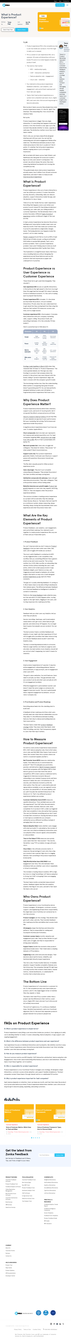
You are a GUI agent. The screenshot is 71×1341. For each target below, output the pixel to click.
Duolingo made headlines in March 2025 (35, 366)
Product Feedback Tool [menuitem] (12, 1184)
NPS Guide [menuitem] (46, 1221)
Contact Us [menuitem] (66, 1)
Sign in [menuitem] (55, 1)
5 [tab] (39, 1137)
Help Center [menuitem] (9, 1267)
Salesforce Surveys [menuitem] (10, 1207)
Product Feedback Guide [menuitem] (50, 1218)
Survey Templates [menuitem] (48, 1213)
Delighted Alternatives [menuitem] (50, 1179)
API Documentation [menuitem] (11, 1273)
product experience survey (32, 577)
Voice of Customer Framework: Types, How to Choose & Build (49, 1128)
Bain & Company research (47, 767)
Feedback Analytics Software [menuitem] (13, 1186)
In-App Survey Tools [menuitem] (27, 1195)
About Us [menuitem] (8, 1248)
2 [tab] (33, 1137)
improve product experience (32, 177)
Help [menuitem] (60, 1)
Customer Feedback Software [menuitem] (11, 1180)
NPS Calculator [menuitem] (48, 1223)
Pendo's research (28, 237)
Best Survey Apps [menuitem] (26, 1182)
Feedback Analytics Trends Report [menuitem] (51, 1205)
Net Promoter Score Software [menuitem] (11, 1194)
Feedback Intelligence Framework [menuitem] (50, 1209)
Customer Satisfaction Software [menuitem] (11, 1198)
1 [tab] (31, 1137)
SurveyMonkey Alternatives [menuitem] (51, 1187)
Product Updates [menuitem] (10, 1270)
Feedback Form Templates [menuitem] (51, 1215)
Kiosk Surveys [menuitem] (9, 1202)
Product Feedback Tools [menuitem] (28, 1187)
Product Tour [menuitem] (9, 1265)
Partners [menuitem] (8, 1253)
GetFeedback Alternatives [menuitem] (51, 1182)
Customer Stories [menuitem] (10, 1250)
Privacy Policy (17, 1329)
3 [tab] (35, 1137)
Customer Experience (12, 1124)
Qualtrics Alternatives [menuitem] (49, 1185)
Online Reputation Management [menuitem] (10, 1190)
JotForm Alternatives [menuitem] (49, 1193)
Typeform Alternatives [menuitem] (50, 1190)
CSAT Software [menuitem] (26, 1193)
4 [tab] (37, 1137)
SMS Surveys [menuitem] (9, 1204)
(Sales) (50, 1329)
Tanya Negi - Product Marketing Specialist (18, 1132)
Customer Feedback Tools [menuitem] (29, 1179)
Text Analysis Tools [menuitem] (27, 1201)
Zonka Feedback (38, 595)
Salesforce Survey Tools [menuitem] (28, 1198)
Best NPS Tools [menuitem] (26, 1185)
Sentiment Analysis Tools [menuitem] (28, 1190)
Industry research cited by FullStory (34, 417)
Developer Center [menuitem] (10, 1275)
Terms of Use (27, 1329)
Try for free (60, 5)
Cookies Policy (37, 1329)
